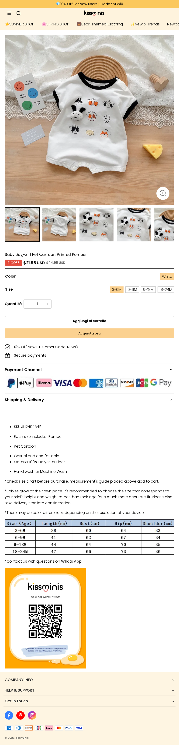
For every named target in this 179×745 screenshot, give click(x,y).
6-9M (132, 289)
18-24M (166, 289)
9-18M (148, 289)
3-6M (116, 289)
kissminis (22, 738)
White (167, 276)
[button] (9, 13)
